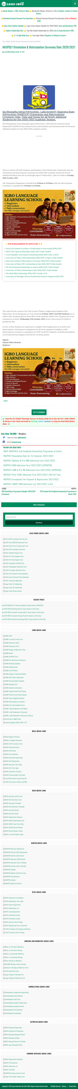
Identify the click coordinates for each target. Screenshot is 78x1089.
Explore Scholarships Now (14, 30)
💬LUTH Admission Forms (11, 971)
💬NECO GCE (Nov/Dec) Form (12, 800)
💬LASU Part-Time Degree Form (13, 560)
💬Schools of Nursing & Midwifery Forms (15, 967)
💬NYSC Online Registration (12, 905)
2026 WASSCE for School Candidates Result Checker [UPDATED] (23, 605)
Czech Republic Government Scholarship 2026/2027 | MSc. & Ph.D (32, 255)
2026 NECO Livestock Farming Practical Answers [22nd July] (22, 616)
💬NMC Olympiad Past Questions (13, 1031)
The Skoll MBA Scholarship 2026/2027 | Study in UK (26, 273)
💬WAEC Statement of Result (12, 771)
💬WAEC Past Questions (10, 754)
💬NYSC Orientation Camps (11, 918)
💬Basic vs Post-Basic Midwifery (13, 947)
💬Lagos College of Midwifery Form (14, 978)
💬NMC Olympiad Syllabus (11, 1038)
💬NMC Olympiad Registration (12, 1027)
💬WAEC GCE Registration (11, 761)
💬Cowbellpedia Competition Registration (16, 992)
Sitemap (64, 1086)
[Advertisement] (39, 71)
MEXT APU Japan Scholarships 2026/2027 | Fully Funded (28, 251)
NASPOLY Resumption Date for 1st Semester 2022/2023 (29, 455)
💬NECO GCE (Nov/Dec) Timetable (13, 807)
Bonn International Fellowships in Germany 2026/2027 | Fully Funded (33, 261)
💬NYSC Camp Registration (11, 912)
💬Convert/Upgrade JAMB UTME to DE (15, 722)
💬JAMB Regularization (10, 667)
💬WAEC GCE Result (9, 751)
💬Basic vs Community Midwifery (13, 954)
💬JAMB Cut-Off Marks (10, 670)
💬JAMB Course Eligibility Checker (13, 698)
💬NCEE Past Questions (10, 1063)
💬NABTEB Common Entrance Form (14, 1073)
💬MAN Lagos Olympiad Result (12, 1045)
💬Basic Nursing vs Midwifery (12, 961)
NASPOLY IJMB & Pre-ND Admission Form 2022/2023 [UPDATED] (32, 469)
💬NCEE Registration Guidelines (13, 1059)
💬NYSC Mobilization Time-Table (13, 901)
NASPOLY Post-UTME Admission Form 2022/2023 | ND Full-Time (32, 474)
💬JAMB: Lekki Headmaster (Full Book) (15, 708)
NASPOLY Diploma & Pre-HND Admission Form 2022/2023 (29, 460)
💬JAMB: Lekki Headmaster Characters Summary (18, 715)
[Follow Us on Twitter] (4, 437)
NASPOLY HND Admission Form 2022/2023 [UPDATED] (28, 465)
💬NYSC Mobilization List (11, 908)
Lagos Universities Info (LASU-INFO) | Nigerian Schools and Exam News (30, 1086)
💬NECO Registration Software (12, 817)
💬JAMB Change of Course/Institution (14, 674)
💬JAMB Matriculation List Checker (14, 702)
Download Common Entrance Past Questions (18, 18)
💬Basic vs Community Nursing (12, 957)
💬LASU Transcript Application (12, 580)
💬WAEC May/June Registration (13, 757)
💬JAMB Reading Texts (10, 684)
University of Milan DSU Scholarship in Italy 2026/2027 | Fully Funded (34, 264)
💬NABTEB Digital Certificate (12, 883)
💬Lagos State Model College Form (14, 1076)
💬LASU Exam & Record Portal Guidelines (16, 577)
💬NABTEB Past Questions (11, 876)
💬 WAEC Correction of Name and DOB (15, 782)
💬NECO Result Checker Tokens (13, 831)
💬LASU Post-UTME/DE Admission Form (15, 542)
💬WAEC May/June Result (11, 747)
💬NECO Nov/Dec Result (10, 813)
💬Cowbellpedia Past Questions (13, 1010)
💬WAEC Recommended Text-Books (14, 775)
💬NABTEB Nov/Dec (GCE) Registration (15, 852)
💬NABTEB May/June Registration (13, 849)
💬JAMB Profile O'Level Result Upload (15, 695)
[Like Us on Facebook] (4, 441)
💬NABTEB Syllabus (9, 869)
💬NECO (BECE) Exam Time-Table (13, 824)
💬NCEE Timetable (9, 1070)
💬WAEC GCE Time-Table (11, 768)
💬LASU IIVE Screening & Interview (14, 549)
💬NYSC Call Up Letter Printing (13, 922)
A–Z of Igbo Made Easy (21, 35)
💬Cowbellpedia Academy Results (13, 1006)
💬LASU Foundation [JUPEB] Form (13, 563)
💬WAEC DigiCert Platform (11, 737)
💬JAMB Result (8, 653)
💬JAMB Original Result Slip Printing (14, 691)
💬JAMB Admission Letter (11, 646)
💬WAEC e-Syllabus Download (12, 740)
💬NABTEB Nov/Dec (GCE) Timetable (14, 866)
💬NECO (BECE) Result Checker (13, 827)
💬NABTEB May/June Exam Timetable (14, 862)
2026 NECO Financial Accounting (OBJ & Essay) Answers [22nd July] (25, 619)
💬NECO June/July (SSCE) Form (13, 796)
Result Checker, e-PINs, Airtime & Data (16, 11)
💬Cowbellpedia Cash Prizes (12, 999)
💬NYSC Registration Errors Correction (15, 925)
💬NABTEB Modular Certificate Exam (14, 873)
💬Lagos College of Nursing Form (13, 974)
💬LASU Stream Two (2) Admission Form (15, 546)
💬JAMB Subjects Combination (12, 688)
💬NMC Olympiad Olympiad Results (14, 1034)
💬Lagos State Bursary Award (12, 591)
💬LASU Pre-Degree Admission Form (14, 570)
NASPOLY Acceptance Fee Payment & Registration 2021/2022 (31, 479)
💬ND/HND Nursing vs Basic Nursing (14, 964)
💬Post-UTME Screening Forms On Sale (15, 539)
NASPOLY (8, 41)
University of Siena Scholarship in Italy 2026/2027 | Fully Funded (31, 270)
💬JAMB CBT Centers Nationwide (13, 677)
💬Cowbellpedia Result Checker (13, 996)
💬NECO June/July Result (11, 810)
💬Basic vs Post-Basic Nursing (12, 950)
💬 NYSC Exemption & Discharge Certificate (16, 929)
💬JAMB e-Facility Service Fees (13, 639)
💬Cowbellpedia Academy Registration (15, 1003)
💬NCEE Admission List (10, 1066)
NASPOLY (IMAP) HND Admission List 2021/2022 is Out (28, 484)
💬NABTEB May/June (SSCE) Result (14, 859)
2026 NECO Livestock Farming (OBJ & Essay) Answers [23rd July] (24, 612)
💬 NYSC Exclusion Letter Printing (13, 932)
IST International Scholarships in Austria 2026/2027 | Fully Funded (32, 267)
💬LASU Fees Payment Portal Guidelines (15, 573)
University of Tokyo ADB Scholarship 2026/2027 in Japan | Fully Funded (34, 258)
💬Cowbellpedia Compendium (12, 1013)
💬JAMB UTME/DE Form (10, 656)
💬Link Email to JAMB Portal (12, 719)
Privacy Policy (72, 1086)
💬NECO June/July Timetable (12, 803)
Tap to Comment (39, 412)
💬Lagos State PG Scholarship (12, 584)
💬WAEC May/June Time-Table (12, 764)
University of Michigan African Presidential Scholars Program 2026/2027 (35, 276)
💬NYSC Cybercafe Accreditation (13, 898)
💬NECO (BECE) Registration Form (13, 820)
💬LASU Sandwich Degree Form (13, 553)
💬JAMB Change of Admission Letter (14, 650)
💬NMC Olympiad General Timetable (14, 1041)
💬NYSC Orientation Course (11, 915)
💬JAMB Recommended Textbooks (13, 681)
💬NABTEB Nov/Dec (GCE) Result (13, 856)
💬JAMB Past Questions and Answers (14, 660)
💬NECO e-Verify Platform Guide (13, 834)
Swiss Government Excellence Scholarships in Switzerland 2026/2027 (34, 248)
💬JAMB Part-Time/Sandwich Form (14, 705)
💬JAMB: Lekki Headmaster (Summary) (15, 712)
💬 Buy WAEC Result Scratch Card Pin (15, 778)
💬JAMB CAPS (7, 636)
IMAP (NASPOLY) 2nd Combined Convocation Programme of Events (33, 451)
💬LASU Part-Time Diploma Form (13, 556)
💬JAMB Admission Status (11, 643)
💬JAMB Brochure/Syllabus (11, 663)
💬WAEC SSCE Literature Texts (12, 744)
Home (4, 41)
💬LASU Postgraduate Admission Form (15, 567)
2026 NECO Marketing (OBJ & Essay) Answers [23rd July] (21, 609)
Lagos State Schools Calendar (14, 25)
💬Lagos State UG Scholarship (12, 587)
